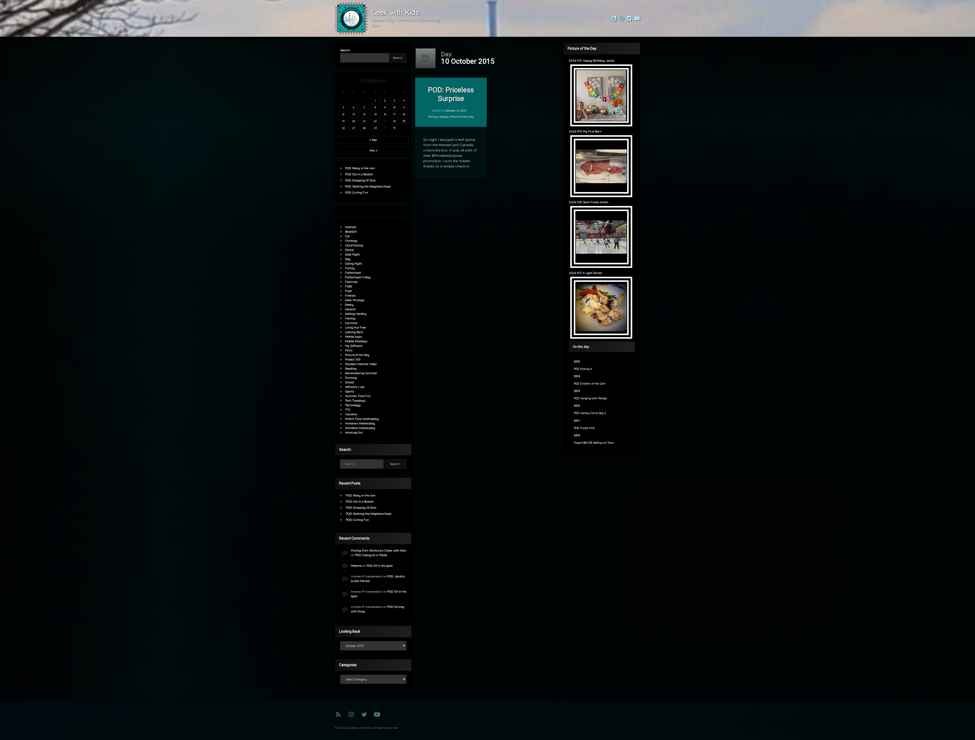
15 (375, 114)
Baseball (351, 231)
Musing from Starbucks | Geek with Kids (378, 550)
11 (404, 107)
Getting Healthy (356, 314)
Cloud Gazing (354, 245)
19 (343, 121)
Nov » (373, 150)
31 (394, 127)
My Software (353, 346)
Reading (350, 368)
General (350, 309)
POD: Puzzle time (584, 428)
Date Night (352, 254)
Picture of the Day (462, 116)
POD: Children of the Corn (590, 383)
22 (375, 121)
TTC (347, 409)
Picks (348, 350)
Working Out (354, 432)
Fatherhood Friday (358, 277)
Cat (347, 236)
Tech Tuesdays (355, 400)
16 (385, 114)
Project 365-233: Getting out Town (594, 442)
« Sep (373, 140)
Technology (353, 405)
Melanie (356, 565)
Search (345, 50)
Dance (349, 250)
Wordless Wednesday (360, 428)
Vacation (351, 414)
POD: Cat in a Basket (359, 174)
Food (348, 291)
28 (364, 127)
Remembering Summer (361, 373)
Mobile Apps (353, 336)
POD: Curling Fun (356, 192)
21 (364, 121)
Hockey (443, 116)
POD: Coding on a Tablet (371, 555)
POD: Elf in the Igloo (379, 565)
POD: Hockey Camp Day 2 (590, 413)
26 (343, 127)
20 (353, 121)
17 (394, 114)
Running (351, 378)
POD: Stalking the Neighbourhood (368, 186)
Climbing (351, 241)
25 (403, 121)
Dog (347, 259)
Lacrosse (351, 323)
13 (353, 114)
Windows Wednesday (360, 423)
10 (394, 107)
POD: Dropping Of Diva (360, 180)
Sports (349, 391)
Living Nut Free (355, 327)
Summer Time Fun (358, 396)
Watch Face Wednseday (362, 419)
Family (432, 116)
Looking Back (354, 332)
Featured (351, 282)
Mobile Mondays (356, 341)
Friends (350, 295)
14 (364, 114)
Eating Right (353, 263)
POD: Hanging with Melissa (590, 398)
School (349, 382)
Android (350, 227)
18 (404, 114)
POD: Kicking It (583, 369)
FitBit (348, 286)
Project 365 (353, 359)
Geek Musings (354, 300)
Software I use (354, 387)
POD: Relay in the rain (360, 168)
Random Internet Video (361, 364)
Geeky (349, 304)
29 (375, 127)
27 (353, 127)
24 (394, 121)
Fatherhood (353, 272)
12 (343, 114)
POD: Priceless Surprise (451, 94)
